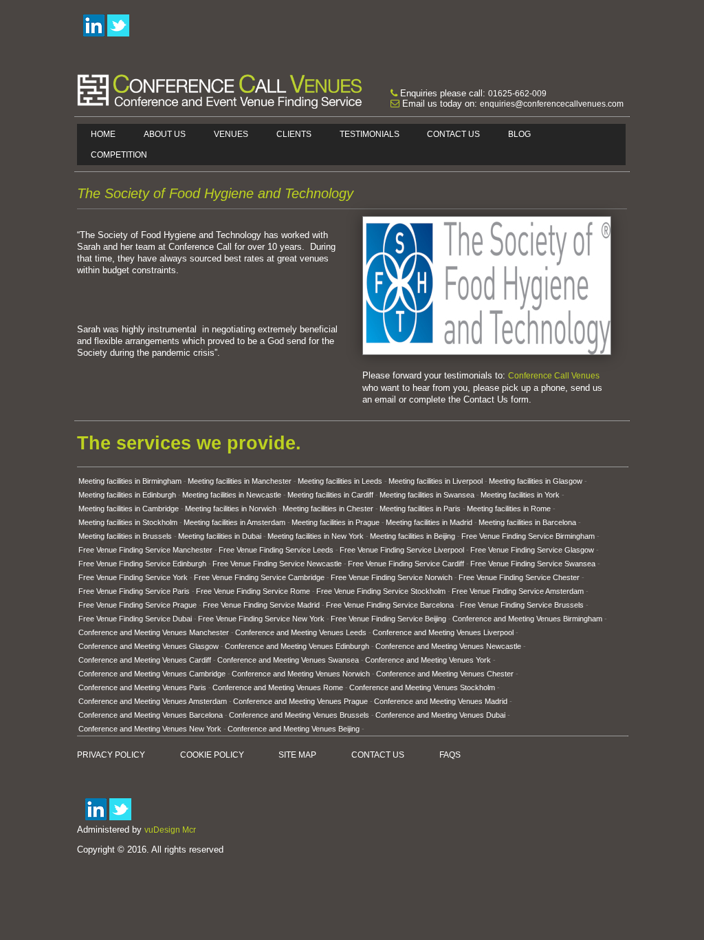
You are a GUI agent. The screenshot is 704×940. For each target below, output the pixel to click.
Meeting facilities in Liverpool (435, 481)
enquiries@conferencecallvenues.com (552, 104)
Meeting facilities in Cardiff (330, 495)
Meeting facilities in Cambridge (128, 508)
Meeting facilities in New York (315, 536)
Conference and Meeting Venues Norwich (301, 674)
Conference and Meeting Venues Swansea (288, 660)
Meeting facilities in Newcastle (231, 495)
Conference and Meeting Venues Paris (142, 687)
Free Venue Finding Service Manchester (145, 550)
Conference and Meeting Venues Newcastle (448, 646)
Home (103, 134)
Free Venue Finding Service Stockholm (381, 591)
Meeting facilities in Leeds (340, 481)
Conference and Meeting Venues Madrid (440, 701)
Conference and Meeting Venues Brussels (299, 715)
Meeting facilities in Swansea (427, 495)
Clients (293, 134)
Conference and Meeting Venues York (428, 660)
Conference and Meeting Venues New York (149, 729)
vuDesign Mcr (170, 830)
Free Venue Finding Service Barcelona (390, 605)
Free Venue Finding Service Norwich (391, 577)
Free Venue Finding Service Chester (519, 577)
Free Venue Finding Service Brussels (522, 605)
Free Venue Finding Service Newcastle (277, 563)
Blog (519, 134)
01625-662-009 (517, 93)
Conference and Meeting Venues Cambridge (152, 674)
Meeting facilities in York (520, 495)
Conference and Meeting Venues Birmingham (527, 619)
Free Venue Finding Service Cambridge (259, 577)
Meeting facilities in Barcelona (527, 522)
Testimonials (369, 134)
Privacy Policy (111, 755)
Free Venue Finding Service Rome (253, 591)
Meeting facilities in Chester (328, 508)
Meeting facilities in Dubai (219, 536)
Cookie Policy (212, 755)
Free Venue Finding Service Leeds (276, 550)
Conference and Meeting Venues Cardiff (144, 660)
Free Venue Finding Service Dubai (135, 619)
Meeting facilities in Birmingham (130, 481)
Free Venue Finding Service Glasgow (532, 550)
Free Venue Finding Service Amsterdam (518, 591)
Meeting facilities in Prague (336, 522)
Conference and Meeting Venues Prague (300, 701)
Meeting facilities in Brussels (125, 536)
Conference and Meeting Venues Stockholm (422, 687)
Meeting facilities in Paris (420, 508)
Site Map (297, 755)
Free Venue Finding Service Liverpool (402, 550)
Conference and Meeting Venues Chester (445, 674)
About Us (165, 134)
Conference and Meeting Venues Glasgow (148, 646)
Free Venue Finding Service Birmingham (528, 536)
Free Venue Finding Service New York (261, 619)
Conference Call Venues (554, 376)
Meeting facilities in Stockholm (127, 522)
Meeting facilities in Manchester (240, 481)
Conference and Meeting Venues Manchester (153, 632)
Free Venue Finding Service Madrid (261, 605)
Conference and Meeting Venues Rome (277, 687)
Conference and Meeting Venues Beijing (294, 729)
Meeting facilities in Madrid (429, 522)
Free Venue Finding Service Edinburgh (142, 563)
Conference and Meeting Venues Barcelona (150, 715)
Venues (231, 134)
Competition (119, 155)
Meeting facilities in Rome (509, 508)
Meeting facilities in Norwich (230, 508)
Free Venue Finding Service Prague (137, 605)
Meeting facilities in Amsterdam (234, 522)
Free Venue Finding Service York (133, 577)
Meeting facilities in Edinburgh (127, 495)
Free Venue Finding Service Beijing (388, 619)
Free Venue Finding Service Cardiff (406, 563)
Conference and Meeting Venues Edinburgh (297, 646)
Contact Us (453, 134)
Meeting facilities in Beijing (412, 536)
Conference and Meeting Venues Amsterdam (152, 701)
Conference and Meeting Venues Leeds (300, 632)
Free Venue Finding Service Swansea (532, 563)
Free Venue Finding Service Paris (134, 591)
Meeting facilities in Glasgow (535, 481)
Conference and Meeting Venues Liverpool (443, 632)
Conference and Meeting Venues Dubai (440, 715)
